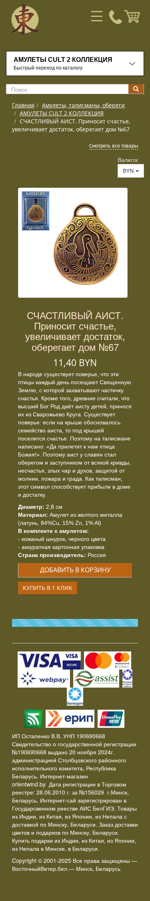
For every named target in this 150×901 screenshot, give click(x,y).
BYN (129, 170)
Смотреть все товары (113, 146)
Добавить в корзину (75, 569)
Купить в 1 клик (47, 588)
